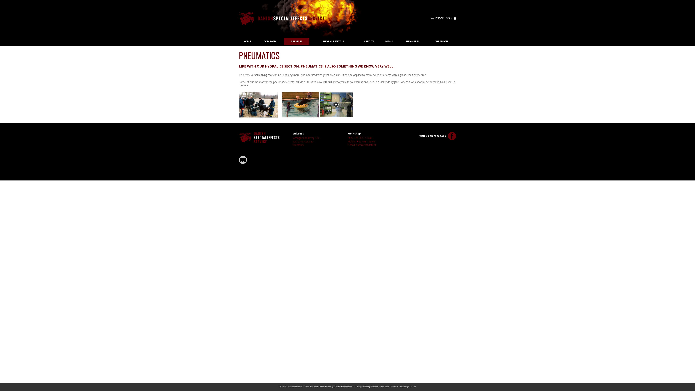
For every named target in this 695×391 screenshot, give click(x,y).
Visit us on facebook (432, 136)
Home (247, 41)
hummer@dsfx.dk (366, 145)
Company (270, 41)
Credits (369, 41)
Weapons (441, 41)
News (389, 41)
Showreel (412, 41)
